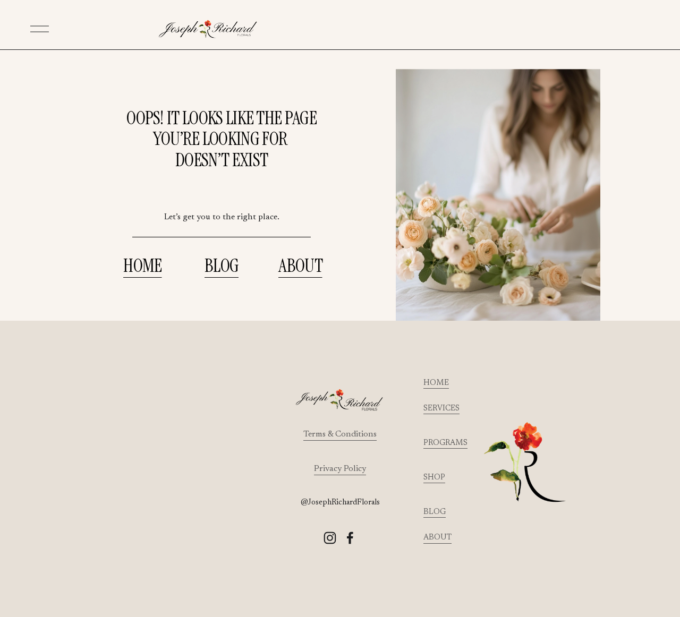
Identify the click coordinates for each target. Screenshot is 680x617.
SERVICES (441, 409)
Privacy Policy (340, 469)
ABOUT (300, 266)
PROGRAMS (445, 443)
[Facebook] (350, 538)
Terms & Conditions (340, 434)
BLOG (222, 266)
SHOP (434, 478)
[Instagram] (330, 538)
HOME (142, 266)
